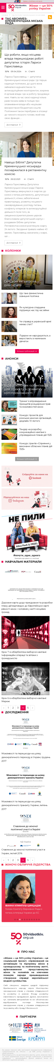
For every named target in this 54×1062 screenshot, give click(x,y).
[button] (15, 920)
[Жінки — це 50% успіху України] (17, 7)
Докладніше (12, 125)
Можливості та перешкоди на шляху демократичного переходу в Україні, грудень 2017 (26, 757)
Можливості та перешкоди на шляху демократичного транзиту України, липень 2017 (24, 805)
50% (7, 71)
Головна (5, 15)
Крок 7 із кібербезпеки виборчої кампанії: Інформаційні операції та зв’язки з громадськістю (24, 655)
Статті (31, 71)
